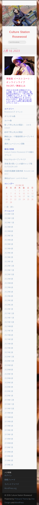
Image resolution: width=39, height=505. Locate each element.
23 (19, 199)
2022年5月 (8, 292)
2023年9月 (8, 227)
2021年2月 (8, 352)
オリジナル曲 (9, 116)
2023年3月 (8, 253)
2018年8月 (8, 443)
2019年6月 (8, 421)
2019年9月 (8, 413)
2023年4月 (8, 248)
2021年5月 (8, 339)
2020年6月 (8, 378)
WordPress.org (10, 488)
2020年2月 (8, 391)
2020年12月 (9, 356)
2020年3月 (8, 387)
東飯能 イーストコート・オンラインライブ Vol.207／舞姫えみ (19, 82)
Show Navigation (30, 16)
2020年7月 (8, 374)
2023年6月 (8, 240)
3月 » (12, 207)
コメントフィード (11, 484)
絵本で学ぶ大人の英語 (13, 132)
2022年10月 (9, 274)
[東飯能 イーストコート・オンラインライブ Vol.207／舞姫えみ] (19, 65)
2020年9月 (8, 365)
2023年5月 (8, 244)
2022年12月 (9, 266)
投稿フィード (9, 479)
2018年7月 (8, 447)
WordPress (19, 502)
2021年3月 (8, 348)
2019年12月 (9, 400)
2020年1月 (8, 395)
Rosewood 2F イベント (13, 112)
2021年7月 (8, 330)
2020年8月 (8, 369)
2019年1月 (8, 434)
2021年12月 (9, 313)
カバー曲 (8, 120)
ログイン (8, 475)
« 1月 (6, 207)
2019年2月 (8, 430)
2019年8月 (8, 417)
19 (32, 196)
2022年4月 (8, 296)
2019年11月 (9, 404)
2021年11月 (9, 317)
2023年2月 (8, 257)
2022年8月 (8, 283)
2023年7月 (8, 235)
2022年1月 (8, 309)
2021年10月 (9, 322)
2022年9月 (8, 279)
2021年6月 (8, 335)
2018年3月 (8, 460)
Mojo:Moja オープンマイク (15, 159)
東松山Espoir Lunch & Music (16, 178)
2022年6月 (8, 287)
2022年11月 (9, 270)
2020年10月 (9, 361)
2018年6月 (8, 452)
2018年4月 (8, 456)
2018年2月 (8, 464)
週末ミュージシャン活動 (14, 143)
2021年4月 (8, 343)
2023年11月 (9, 222)
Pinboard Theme (21, 499)
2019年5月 (8, 426)
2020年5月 (8, 382)
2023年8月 (8, 231)
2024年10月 (9, 214)
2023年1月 (8, 261)
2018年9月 (8, 439)
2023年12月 (9, 218)
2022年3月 (8, 300)
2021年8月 (8, 326)
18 (28, 196)
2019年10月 (9, 408)
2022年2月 (8, 304)
